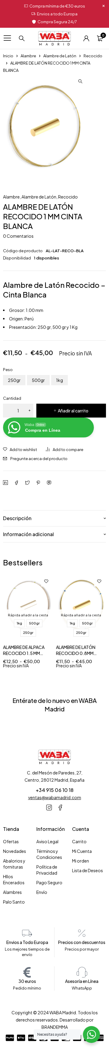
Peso (8, 369)
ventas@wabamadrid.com (54, 797)
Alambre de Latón (59, 55)
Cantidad (12, 398)
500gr (38, 380)
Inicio (8, 55)
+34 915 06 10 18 (55, 790)
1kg (59, 380)
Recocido (93, 55)
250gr (14, 380)
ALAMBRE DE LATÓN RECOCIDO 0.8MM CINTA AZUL (75, 653)
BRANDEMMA (54, 1027)
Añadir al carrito (73, 410)
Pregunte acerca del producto (39, 458)
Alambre (28, 55)
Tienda (11, 829)
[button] (80, 81)
